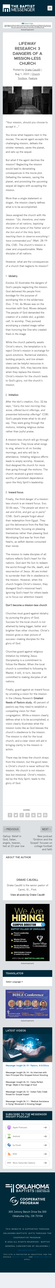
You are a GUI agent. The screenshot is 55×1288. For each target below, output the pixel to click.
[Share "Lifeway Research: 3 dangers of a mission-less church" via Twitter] (16, 815)
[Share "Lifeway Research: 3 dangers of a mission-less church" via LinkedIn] (33, 815)
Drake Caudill (32, 69)
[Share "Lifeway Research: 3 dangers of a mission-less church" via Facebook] (10, 815)
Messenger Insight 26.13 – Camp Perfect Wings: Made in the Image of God (24, 1083)
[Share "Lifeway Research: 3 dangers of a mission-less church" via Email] (39, 815)
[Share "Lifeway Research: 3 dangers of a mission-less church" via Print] (45, 815)
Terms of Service (42, 1257)
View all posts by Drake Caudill (27, 895)
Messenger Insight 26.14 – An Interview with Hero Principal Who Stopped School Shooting (27, 1073)
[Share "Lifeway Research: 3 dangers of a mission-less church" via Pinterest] (28, 815)
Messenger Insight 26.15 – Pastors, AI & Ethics (27, 1065)
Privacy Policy (27, 1250)
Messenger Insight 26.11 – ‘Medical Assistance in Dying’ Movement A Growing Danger (27, 1102)
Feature (33, 78)
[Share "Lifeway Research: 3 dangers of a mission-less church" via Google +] (22, 815)
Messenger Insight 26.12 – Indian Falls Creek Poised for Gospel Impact (26, 1093)
